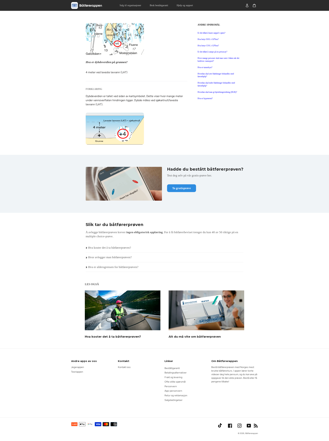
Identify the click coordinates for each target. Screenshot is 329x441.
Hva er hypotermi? (205, 98)
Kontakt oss (124, 367)
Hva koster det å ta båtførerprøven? (113, 336)
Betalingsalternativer (175, 372)
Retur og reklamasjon (175, 395)
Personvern (170, 386)
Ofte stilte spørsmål (175, 381)
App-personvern (173, 390)
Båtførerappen (251, 433)
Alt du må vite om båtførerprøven (195, 336)
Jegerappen (77, 367)
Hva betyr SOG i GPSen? (208, 39)
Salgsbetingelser (173, 400)
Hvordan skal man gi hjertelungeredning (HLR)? (217, 92)
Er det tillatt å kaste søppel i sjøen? (211, 33)
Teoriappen (77, 371)
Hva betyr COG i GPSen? (208, 45)
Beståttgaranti (172, 368)
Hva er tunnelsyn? (205, 67)
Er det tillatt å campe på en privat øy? (212, 52)
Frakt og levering (173, 377)
